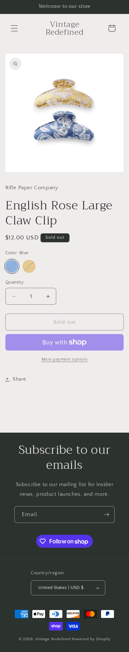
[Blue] (11, 266)
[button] (14, 28)
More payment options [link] (65, 359)
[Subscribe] (106, 514)
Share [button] (19, 379)
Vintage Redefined (53, 639)
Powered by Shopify (91, 639)
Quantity (14, 282)
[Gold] (29, 266)
